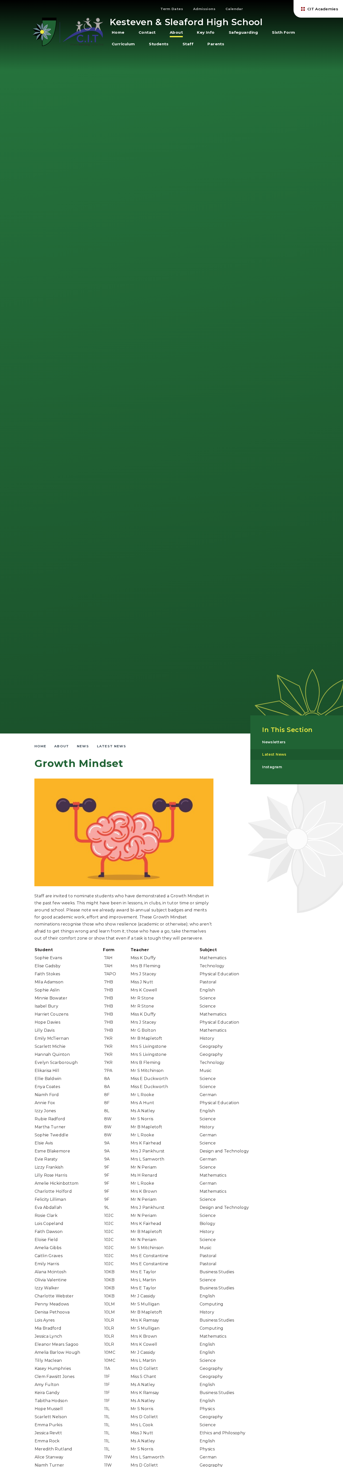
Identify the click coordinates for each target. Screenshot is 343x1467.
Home (40, 746)
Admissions (204, 9)
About (61, 746)
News (83, 746)
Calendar (234, 9)
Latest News (111, 746)
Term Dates (171, 9)
